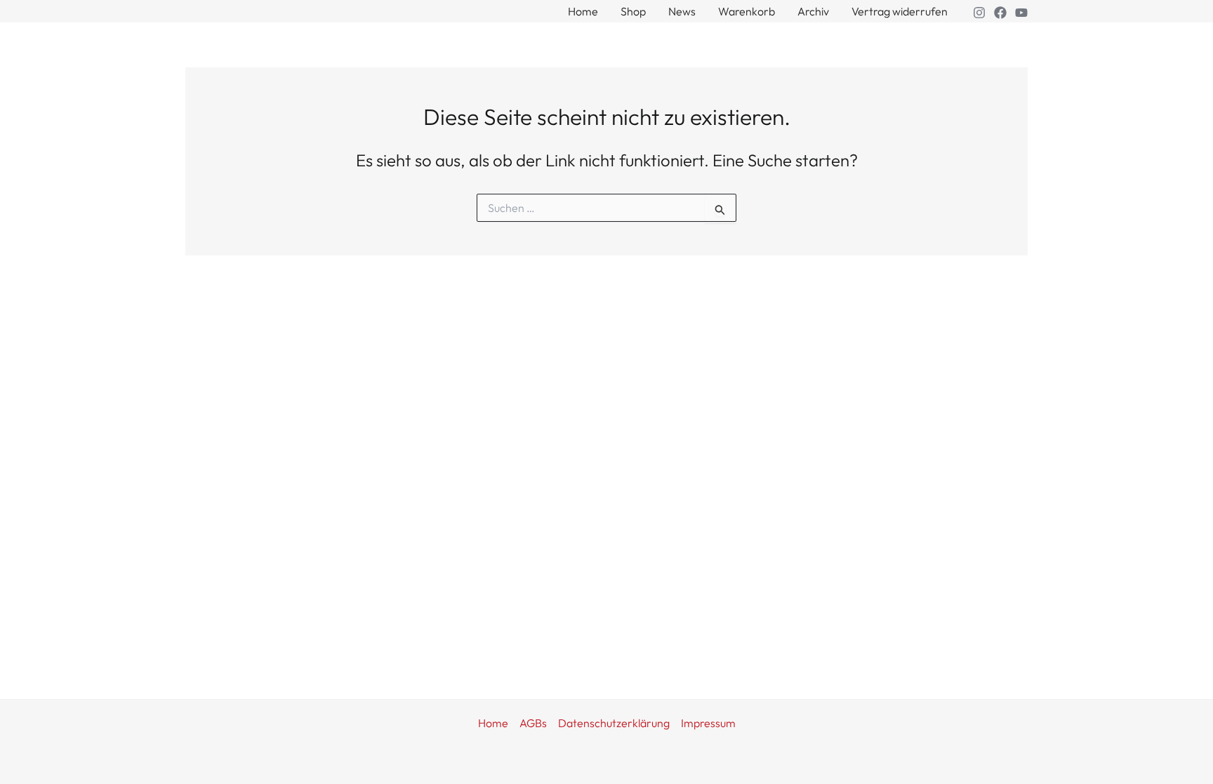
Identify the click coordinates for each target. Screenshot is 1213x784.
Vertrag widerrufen (899, 11)
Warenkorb (746, 11)
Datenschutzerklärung (614, 723)
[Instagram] (979, 12)
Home (583, 11)
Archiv (813, 11)
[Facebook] (1000, 12)
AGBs (533, 723)
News (682, 11)
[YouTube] (1021, 12)
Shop (633, 11)
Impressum (708, 723)
